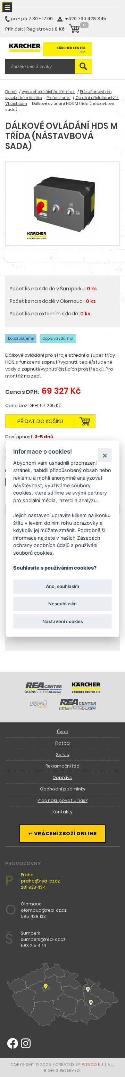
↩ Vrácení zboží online (62, 833)
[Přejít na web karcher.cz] (86, 691)
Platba (62, 743)
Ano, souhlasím (62, 586)
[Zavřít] (105, 455)
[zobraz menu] (7, 7)
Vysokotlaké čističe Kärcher (48, 91)
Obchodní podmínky (62, 789)
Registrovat (39, 29)
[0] (74, 29)
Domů (11, 91)
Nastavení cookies (62, 621)
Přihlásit (14, 29)
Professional (58, 97)
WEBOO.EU (92, 1064)
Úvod (62, 732)
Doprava (63, 777)
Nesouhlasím (62, 604)
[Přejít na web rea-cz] (43, 691)
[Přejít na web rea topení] (77, 707)
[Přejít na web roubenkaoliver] (39, 707)
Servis (62, 754)
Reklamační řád (62, 766)
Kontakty (62, 812)
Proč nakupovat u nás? (63, 800)
